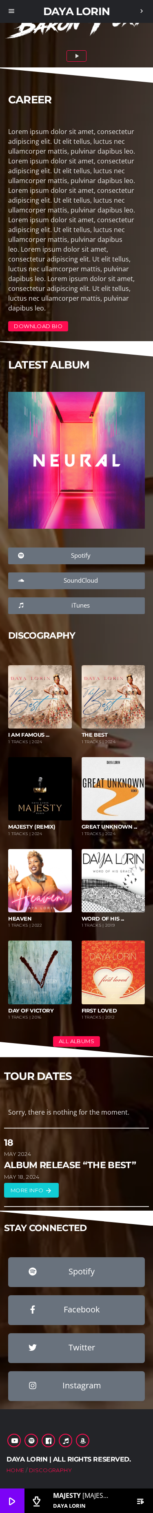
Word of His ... (103, 919)
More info (31, 1190)
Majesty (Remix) (31, 827)
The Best (95, 735)
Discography (50, 1470)
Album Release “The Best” (70, 1165)
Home (15, 1470)
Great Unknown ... (109, 827)
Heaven (20, 919)
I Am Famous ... (28, 735)
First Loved (99, 1011)
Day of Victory (31, 1011)
